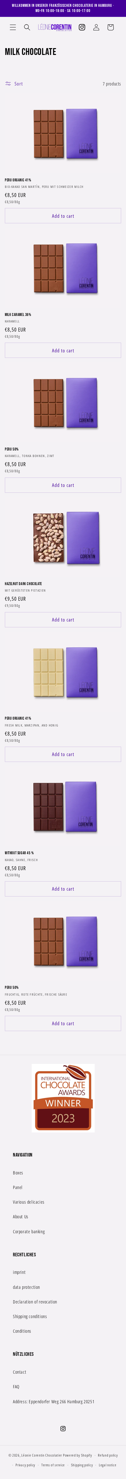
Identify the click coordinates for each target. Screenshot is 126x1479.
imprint (19, 1272)
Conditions (22, 1331)
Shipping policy (82, 1464)
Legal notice (107, 1464)
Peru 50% (12, 449)
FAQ (16, 1386)
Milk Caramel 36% (18, 314)
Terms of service (53, 1464)
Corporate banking (29, 1231)
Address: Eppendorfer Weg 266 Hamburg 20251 (53, 1401)
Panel (18, 1187)
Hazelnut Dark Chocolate (23, 584)
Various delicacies (29, 1202)
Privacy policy (25, 1464)
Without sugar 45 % (19, 853)
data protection (26, 1287)
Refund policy (108, 1455)
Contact (19, 1372)
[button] (13, 27)
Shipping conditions (30, 1316)
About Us (20, 1216)
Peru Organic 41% (18, 180)
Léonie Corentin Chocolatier (41, 1455)
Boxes (18, 1173)
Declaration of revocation (35, 1302)
